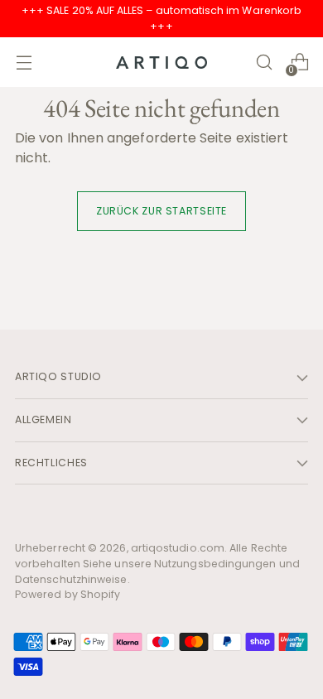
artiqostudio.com (177, 548)
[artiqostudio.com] (161, 62)
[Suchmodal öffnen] (264, 63)
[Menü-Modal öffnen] (24, 63)
